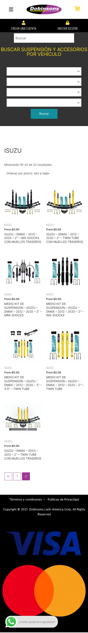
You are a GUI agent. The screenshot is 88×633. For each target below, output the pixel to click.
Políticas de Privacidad (63, 499)
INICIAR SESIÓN (68, 28)
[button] (11, 9)
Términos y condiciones (26, 499)
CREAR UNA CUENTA (23, 28)
